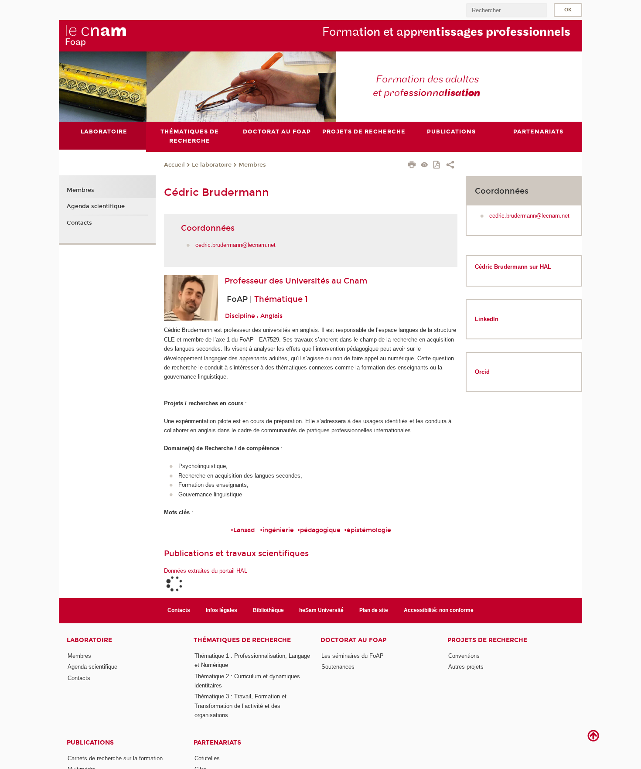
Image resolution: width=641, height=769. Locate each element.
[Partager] (450, 165)
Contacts (79, 222)
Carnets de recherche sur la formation (115, 758)
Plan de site (373, 610)
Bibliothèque (268, 610)
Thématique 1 (281, 299)
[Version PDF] (437, 165)
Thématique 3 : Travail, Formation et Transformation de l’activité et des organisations (240, 705)
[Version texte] (424, 165)
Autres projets (466, 666)
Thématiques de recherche (242, 640)
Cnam (355, 281)
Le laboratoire (212, 164)
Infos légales (221, 610)
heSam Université (321, 610)
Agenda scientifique (96, 206)
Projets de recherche (487, 640)
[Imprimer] (412, 165)
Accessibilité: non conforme (439, 610)
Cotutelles (207, 758)
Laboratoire (89, 640)
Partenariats (217, 742)
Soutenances (338, 666)
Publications (90, 742)
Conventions (464, 656)
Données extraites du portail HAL (205, 570)
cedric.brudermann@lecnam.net (235, 245)
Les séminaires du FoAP (352, 656)
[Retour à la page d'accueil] (95, 35)
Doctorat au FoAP (353, 640)
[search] (506, 10)
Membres (252, 164)
